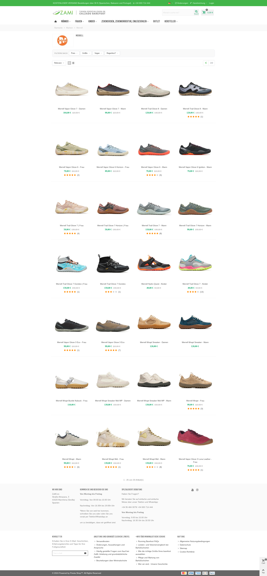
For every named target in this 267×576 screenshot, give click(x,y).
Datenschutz (185, 545)
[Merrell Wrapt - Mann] (72, 437)
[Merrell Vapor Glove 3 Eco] (113, 320)
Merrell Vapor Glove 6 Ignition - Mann (195, 167)
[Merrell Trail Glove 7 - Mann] (154, 204)
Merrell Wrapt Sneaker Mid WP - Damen (113, 401)
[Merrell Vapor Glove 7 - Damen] (72, 87)
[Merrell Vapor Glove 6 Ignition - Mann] (195, 145)
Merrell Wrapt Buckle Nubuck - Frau (71, 401)
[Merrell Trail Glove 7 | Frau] (72, 204)
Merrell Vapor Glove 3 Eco (112, 342)
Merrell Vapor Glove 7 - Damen (71, 109)
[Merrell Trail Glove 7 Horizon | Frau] (113, 204)
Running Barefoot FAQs (148, 541)
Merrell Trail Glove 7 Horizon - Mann (195, 225)
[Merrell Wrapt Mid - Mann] (154, 437)
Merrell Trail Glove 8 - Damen (154, 109)
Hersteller (170, 21)
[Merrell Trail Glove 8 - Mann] (195, 87)
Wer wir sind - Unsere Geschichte (153, 564)
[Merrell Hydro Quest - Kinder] (154, 262)
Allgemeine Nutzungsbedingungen (195, 541)
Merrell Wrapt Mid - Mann (154, 459)
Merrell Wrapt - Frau (195, 401)
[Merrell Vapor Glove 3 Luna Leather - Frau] (195, 437)
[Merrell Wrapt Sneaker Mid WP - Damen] (113, 379)
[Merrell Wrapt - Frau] (195, 379)
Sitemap (183, 548)
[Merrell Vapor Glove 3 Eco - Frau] (72, 320)
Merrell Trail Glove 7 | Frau (72, 225)
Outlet (156, 21)
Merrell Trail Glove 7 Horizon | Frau (112, 225)
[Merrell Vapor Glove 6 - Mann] (154, 145)
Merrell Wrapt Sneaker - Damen (154, 342)
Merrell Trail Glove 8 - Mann (195, 109)
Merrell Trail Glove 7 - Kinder (195, 284)
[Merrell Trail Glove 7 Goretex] (113, 262)
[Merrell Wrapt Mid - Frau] (113, 437)
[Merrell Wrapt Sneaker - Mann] (195, 320)
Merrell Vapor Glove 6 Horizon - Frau (113, 167)
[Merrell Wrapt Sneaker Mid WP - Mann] (154, 379)
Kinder (91, 21)
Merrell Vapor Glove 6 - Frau (71, 167)
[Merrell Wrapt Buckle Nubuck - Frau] (72, 379)
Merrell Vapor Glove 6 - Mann (154, 167)
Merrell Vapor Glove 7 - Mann (113, 109)
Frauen (78, 21)
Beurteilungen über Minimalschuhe (111, 560)
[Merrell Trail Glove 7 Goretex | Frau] (72, 262)
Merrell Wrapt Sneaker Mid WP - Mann (154, 401)
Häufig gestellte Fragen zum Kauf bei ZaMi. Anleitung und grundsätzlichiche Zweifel (111, 554)
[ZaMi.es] (79, 12)
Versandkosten (102, 541)
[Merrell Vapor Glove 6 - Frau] (72, 145)
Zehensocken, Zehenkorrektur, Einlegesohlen (124, 21)
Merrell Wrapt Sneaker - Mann (195, 342)
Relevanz (58, 63)
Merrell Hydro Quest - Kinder (154, 284)
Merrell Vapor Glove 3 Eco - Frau (71, 342)
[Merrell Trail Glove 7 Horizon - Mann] (195, 204)
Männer (65, 21)
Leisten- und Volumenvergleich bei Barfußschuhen (152, 546)
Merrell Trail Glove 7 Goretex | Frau (71, 284)
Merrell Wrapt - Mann (71, 459)
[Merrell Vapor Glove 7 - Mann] (113, 87)
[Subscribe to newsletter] (85, 553)
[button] (92, 3)
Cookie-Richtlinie (187, 552)
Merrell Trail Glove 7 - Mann (154, 225)
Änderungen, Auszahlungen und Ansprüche (109, 546)
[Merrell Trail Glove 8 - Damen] (154, 87)
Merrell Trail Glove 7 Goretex (113, 284)
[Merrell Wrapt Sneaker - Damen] (154, 320)
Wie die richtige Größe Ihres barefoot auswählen (153, 552)
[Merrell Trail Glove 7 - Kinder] (195, 262)
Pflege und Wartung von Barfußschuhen (147, 559)
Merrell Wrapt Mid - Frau (113, 459)
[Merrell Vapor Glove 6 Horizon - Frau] (113, 145)
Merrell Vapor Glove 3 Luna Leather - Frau (195, 460)
